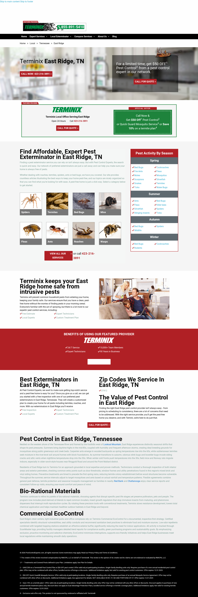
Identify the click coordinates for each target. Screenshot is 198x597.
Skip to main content (10, 1)
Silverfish (161, 179)
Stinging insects (142, 213)
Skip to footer (26, 1)
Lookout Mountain (112, 444)
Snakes (137, 183)
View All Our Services (58, 255)
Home (24, 36)
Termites (161, 183)
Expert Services (37, 36)
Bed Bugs (138, 167)
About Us (102, 36)
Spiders (160, 209)
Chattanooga (134, 481)
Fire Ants (138, 171)
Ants (136, 201)
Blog (114, 36)
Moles (137, 175)
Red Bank (118, 481)
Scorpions (139, 179)
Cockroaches (163, 167)
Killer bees (161, 205)
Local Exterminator (59, 36)
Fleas (159, 171)
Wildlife (137, 230)
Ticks (136, 187)
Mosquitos (162, 175)
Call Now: (35, 73)
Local (32, 43)
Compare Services (83, 36)
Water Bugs (162, 187)
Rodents (138, 248)
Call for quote (144, 81)
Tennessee (44, 43)
